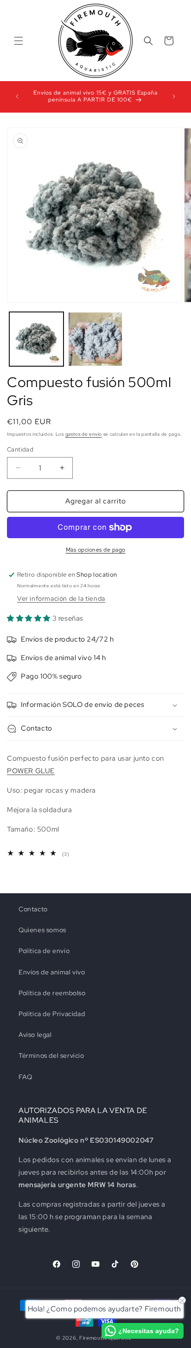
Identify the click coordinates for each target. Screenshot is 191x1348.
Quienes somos (42, 930)
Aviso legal (35, 1034)
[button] (18, 41)
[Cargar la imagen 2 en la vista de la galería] (95, 339)
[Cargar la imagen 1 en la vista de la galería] (36, 339)
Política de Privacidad (52, 1014)
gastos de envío (83, 434)
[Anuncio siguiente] (174, 96)
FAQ (25, 1077)
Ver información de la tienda (61, 598)
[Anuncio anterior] (17, 96)
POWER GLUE (31, 771)
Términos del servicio (51, 1055)
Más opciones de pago (96, 549)
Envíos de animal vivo (52, 972)
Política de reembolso (52, 993)
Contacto (33, 909)
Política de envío (44, 951)
